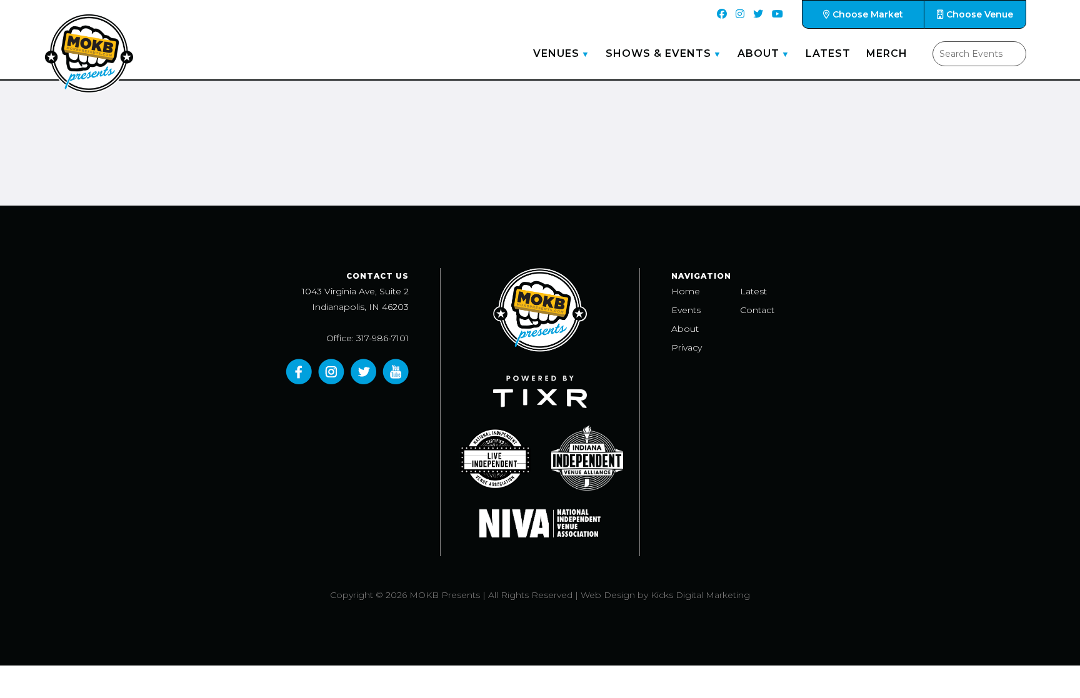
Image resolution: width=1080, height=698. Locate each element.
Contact (757, 310)
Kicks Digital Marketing (700, 595)
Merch (887, 53)
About (758, 53)
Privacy (686, 347)
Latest (828, 53)
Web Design (608, 595)
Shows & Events (658, 53)
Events (686, 310)
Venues (556, 53)
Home (685, 291)
